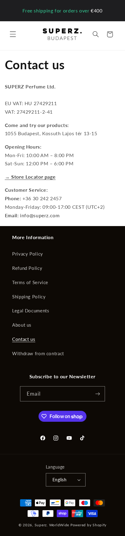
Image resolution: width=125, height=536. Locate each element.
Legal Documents (30, 310)
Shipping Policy (29, 296)
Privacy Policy (27, 253)
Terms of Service (30, 282)
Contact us (23, 339)
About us (22, 325)
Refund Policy (27, 268)
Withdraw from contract (38, 353)
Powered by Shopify (88, 525)
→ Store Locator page (30, 177)
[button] (13, 34)
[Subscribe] (97, 393)
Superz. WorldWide (52, 525)
